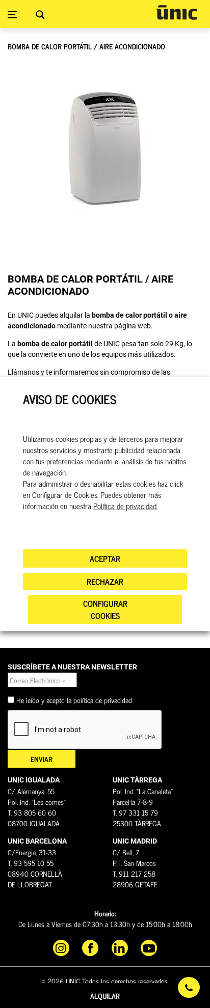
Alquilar (105, 995)
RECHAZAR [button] (105, 581)
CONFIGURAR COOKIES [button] (105, 609)
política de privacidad (102, 700)
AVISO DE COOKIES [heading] (69, 399)
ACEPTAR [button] (105, 558)
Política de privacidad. (125, 506)
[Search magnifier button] (40, 15)
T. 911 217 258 (134, 873)
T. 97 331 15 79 (135, 812)
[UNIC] (176, 12)
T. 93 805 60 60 (32, 812)
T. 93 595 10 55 (31, 863)
